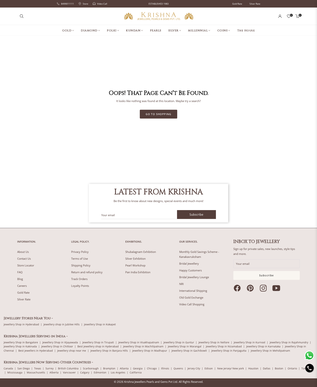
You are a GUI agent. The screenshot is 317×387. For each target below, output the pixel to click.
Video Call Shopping (191, 304)
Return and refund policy (87, 272)
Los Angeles (118, 372)
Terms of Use (79, 258)
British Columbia (68, 368)
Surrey (49, 368)
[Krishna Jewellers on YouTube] (277, 288)
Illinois (165, 368)
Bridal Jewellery (189, 263)
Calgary (84, 372)
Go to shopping (158, 114)
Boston (279, 368)
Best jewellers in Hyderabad (35, 350)
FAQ (20, 272)
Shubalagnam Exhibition (140, 252)
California (136, 372)
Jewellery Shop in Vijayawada (60, 342)
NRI (181, 284)
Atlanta (124, 368)
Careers (22, 286)
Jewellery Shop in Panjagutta (228, 350)
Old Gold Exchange (191, 297)
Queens (178, 368)
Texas (37, 368)
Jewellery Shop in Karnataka (263, 346)
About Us (23, 252)
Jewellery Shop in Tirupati (98, 342)
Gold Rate (237, 3)
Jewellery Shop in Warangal (184, 346)
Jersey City (193, 368)
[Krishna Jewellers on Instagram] (264, 288)
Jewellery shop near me (71, 350)
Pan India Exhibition (137, 272)
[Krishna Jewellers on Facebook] (238, 288)
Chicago (152, 368)
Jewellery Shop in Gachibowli (189, 350)
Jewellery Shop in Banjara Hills (109, 350)
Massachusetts (36, 372)
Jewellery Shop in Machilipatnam (143, 346)
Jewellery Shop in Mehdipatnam (270, 350)
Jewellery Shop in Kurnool (249, 342)
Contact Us (24, 258)
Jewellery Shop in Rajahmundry (289, 342)
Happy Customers (190, 270)
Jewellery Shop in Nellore (213, 342)
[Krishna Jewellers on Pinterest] (251, 288)
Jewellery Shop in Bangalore (21, 342)
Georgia (138, 368)
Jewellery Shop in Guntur (178, 342)
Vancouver (69, 372)
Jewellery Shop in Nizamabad (224, 346)
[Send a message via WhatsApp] (309, 355)
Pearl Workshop (135, 265)
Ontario (292, 368)
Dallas (266, 368)
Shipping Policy (80, 265)
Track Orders (79, 279)
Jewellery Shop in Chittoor (57, 346)
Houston (253, 368)
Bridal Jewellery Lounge (194, 277)
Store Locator (25, 265)
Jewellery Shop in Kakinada (20, 346)
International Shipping (193, 290)
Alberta (54, 372)
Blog (20, 279)
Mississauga (14, 372)
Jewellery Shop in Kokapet (100, 324)
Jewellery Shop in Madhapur (149, 350)
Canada (8, 368)
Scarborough (91, 368)
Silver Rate (254, 3)
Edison (209, 368)
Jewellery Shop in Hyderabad (21, 324)
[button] (21, 16)
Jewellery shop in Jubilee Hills (61, 324)
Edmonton (100, 372)
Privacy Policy (80, 252)
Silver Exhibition (135, 258)
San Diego (23, 368)
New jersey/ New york (230, 368)
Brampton (109, 368)
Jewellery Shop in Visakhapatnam (138, 342)
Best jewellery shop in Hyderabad (98, 346)
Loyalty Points (80, 286)
